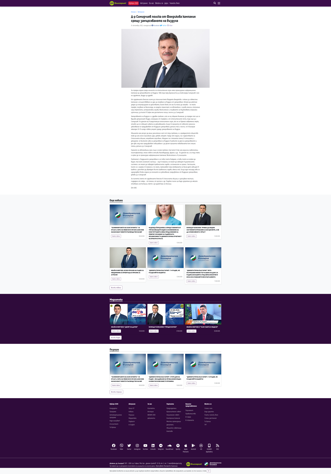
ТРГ (205, 425)
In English (132, 425)
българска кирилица (170, 466)
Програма (113, 412)
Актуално (144, 3)
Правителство (190, 414)
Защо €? (131, 408)
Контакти (151, 408)
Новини (131, 412)
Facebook (156, 25)
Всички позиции (116, 392)
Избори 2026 (133, 3)
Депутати (170, 425)
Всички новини (116, 288)
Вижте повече (116, 236)
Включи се (159, 3)
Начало (133, 12)
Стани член (208, 408)
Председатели (171, 408)
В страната (189, 420)
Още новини (116, 200)
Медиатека (116, 299)
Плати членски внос (211, 415)
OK (208, 471)
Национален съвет (173, 415)
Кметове (170, 431)
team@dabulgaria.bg (175, 463)
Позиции (114, 349)
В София (188, 417)
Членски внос (175, 3)
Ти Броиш (113, 427)
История (151, 412)
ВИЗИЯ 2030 (151, 415)
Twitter (164, 25)
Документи (151, 418)
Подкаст (132, 421)
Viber (171, 25)
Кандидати (113, 408)
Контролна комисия (173, 418)
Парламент (189, 410)
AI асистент (114, 424)
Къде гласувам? (115, 421)
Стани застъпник (210, 418)
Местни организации (174, 421)
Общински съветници (174, 428)
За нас (151, 3)
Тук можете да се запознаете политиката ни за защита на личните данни (132, 466)
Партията (170, 404)
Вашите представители (191, 405)
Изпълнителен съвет (174, 412)
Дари (166, 3)
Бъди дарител (209, 412)
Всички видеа (115, 338)
